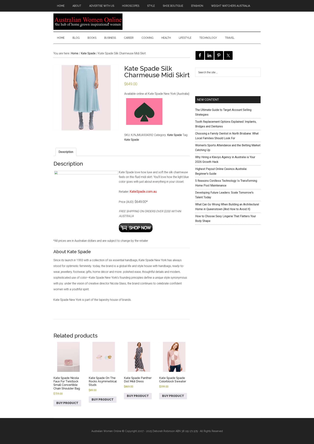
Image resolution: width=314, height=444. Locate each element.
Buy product (67, 403)
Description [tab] (66, 152)
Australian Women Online (87, 21)
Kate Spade (88, 53)
